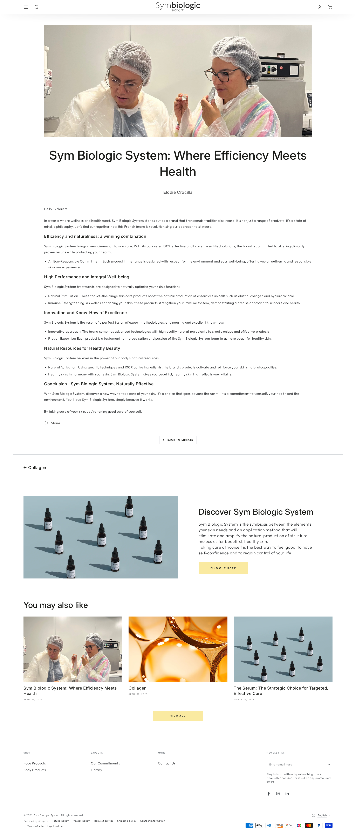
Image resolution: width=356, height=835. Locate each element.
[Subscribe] (330, 764)
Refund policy (60, 820)
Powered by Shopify (35, 820)
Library (96, 770)
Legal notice (54, 826)
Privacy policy (81, 820)
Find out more (223, 568)
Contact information (152, 820)
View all (178, 715)
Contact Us (167, 763)
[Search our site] (36, 7)
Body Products (34, 770)
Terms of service (104, 820)
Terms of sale (35, 826)
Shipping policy (126, 820)
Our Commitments (105, 763)
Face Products (34, 763)
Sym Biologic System (46, 815)
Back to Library (180, 439)
